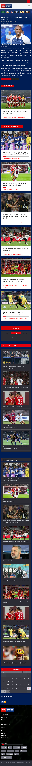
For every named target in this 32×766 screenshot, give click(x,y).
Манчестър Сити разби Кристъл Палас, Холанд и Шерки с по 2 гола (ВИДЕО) (16, 521)
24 (8, 688)
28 (24, 688)
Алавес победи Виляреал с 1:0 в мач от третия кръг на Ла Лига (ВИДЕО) (15, 479)
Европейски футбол (7, 23)
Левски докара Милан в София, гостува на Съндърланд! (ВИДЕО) (14, 367)
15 (28, 681)
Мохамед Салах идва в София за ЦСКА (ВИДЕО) (16, 387)
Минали (25, 333)
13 (20, 681)
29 (28, 688)
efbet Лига (23, 750)
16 (3, 685)
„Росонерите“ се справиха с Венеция (13, 254)
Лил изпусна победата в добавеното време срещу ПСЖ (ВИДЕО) (14, 500)
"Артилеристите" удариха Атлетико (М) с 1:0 (14, 117)
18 (12, 685)
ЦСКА (9, 747)
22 (28, 685)
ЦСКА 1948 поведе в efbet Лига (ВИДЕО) (13, 406)
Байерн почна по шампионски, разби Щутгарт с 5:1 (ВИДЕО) (16, 601)
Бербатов (10, 750)
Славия (24, 747)
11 (12, 681)
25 (12, 688)
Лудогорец (17, 747)
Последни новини (11, 460)
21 (24, 685)
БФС (3, 754)
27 (20, 688)
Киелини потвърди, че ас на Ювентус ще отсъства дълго (14, 642)
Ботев (16, 754)
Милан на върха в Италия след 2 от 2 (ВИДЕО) (15, 541)
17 (8, 685)
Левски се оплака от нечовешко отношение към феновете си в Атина (15, 447)
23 (3, 688)
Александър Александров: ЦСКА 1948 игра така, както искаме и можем (16, 580)
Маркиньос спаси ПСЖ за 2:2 (10, 189)
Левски (4, 747)
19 (16, 685)
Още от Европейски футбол (12, 126)
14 (24, 681)
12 (16, 681)
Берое (3, 750)
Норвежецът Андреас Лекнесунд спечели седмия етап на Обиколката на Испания (14, 662)
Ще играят (16, 333)
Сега (7, 333)
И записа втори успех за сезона (11, 158)
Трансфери (10, 754)
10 (8, 681)
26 (16, 688)
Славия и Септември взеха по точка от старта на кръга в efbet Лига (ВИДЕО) (16, 426)
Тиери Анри (15, 79)
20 (20, 685)
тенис (16, 750)
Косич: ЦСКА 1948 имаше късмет (12, 560)
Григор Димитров (6, 757)
